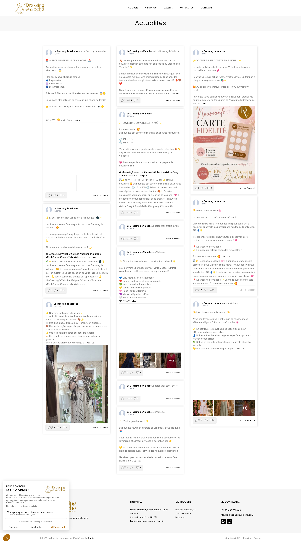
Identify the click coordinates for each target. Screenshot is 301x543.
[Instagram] (229, 521)
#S (135, 175)
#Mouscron (80, 257)
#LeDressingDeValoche (131, 172)
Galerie (168, 7)
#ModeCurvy (171, 172)
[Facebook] (223, 521)
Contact (206, 7)
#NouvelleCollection (154, 172)
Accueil (133, 7)
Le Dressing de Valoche (65, 51)
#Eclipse (74, 254)
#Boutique (95, 254)
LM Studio (89, 538)
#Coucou (85, 254)
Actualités (187, 7)
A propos (151, 7)
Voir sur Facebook (100, 195)
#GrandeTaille (126, 175)
